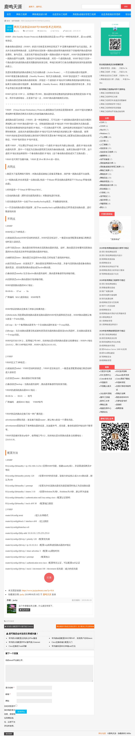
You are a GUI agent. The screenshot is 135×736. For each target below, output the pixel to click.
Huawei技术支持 (122, 375)
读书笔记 (104, 196)
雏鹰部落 (119, 408)
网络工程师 (21, 14)
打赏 (49, 577)
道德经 (119, 405)
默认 (102, 207)
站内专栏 (25, 610)
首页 (9, 14)
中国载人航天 (105, 386)
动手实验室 (16, 21)
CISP (102, 122)
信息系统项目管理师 (110, 14)
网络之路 (104, 405)
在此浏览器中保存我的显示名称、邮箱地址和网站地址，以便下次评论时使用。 (9, 716)
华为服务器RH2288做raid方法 (64, 646)
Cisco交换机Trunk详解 (18, 646)
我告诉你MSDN (122, 397)
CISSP (102, 126)
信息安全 (104, 148)
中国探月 (104, 382)
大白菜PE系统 (106, 394)
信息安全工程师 (59, 14)
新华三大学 (104, 401)
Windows (103, 133)
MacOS (103, 130)
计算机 (103, 193)
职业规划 (104, 189)
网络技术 (104, 174)
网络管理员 (104, 181)
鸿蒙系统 (104, 204)
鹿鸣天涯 (47, 594)
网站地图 (102, 733)
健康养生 (104, 156)
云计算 (103, 141)
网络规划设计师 (39, 14)
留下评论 (56, 31)
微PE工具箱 (105, 397)
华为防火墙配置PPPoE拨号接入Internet (19, 626)
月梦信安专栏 (121, 401)
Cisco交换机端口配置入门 (62, 642)
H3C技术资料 (121, 371)
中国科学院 (120, 382)
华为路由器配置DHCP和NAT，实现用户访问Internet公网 (74, 638)
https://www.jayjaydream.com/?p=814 (38, 590)
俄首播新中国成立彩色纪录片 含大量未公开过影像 (74, 626)
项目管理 (104, 200)
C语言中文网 (105, 371)
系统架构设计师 (106, 163)
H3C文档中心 (105, 375)
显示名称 (10, 688)
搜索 (126, 7)
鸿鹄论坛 (104, 412)
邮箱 (8, 694)
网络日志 (104, 178)
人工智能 (104, 145)
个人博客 (104, 137)
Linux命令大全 (106, 379)
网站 (7, 701)
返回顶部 (9, 734)
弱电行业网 (120, 394)
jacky (17, 31)
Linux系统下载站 (123, 379)
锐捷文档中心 (105, 408)
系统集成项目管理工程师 (84, 14)
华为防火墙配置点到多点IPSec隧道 (23, 638)
